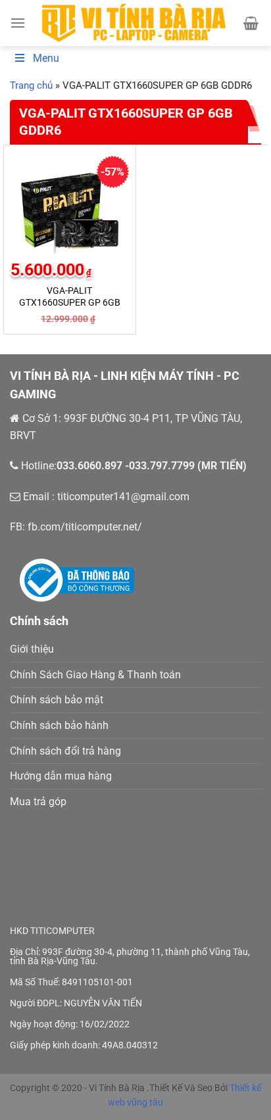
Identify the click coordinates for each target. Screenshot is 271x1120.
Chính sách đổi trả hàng (65, 751)
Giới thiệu (32, 649)
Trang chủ (31, 85)
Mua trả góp (38, 801)
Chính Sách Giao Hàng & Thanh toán (95, 674)
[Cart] (251, 23)
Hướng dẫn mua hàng (61, 776)
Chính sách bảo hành (59, 725)
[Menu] (18, 23)
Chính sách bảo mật (56, 699)
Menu (46, 58)
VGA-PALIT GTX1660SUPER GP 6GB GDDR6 (69, 302)
